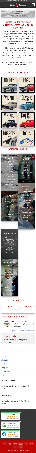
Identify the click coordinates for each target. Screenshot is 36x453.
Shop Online (5, 368)
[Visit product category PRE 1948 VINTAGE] (9, 120)
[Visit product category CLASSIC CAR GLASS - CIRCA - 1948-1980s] (27, 102)
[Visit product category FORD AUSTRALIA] (27, 85)
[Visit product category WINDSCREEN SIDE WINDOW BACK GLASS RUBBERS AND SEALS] (9, 138)
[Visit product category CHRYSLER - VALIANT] (9, 102)
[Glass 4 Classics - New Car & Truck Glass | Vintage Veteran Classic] (17, 5)
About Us (4, 360)
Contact (4, 364)
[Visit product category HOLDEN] (9, 85)
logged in (16, 340)
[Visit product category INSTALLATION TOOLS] (27, 138)
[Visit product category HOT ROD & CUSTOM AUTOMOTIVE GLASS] (27, 120)
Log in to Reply (30, 330)
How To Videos (6, 371)
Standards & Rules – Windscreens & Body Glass (18, 307)
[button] (2, 4)
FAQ (2, 375)
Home (3, 356)
